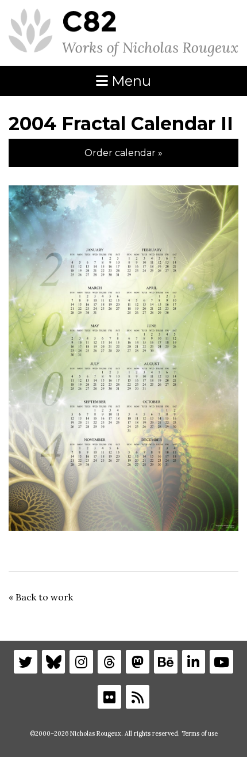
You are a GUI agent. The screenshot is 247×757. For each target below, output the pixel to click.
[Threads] (109, 662)
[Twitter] (25, 662)
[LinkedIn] (194, 662)
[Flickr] (109, 697)
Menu (129, 81)
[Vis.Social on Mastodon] (137, 662)
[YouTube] (221, 662)
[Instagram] (81, 662)
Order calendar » (123, 152)
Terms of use (200, 733)
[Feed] (137, 697)
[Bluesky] (53, 662)
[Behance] (165, 662)
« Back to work (41, 597)
